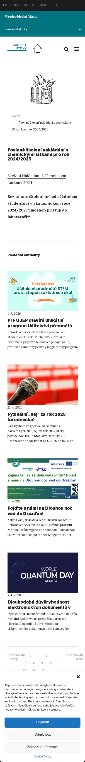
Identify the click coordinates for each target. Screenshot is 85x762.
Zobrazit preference (42, 747)
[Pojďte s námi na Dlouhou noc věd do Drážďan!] (42, 478)
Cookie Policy (42, 757)
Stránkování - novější (16, 657)
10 (50, 663)
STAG (43, 6)
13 (33, 670)
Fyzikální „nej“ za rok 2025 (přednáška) (36, 416)
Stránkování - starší (75, 657)
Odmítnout (42, 734)
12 (24, 670)
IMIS (17, 6)
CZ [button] (5, 6)
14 (42, 670)
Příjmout (42, 722)
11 (59, 663)
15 (52, 670)
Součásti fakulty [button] (16, 30)
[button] (78, 676)
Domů (16, 116)
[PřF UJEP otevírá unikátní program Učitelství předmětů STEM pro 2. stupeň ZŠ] (42, 291)
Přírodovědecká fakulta (21, 17)
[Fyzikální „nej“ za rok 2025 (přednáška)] (42, 385)
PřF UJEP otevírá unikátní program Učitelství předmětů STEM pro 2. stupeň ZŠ (39, 325)
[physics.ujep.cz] (17, 47)
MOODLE (30, 6)
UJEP (54, 6)
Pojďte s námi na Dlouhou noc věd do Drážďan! (40, 510)
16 (61, 670)
